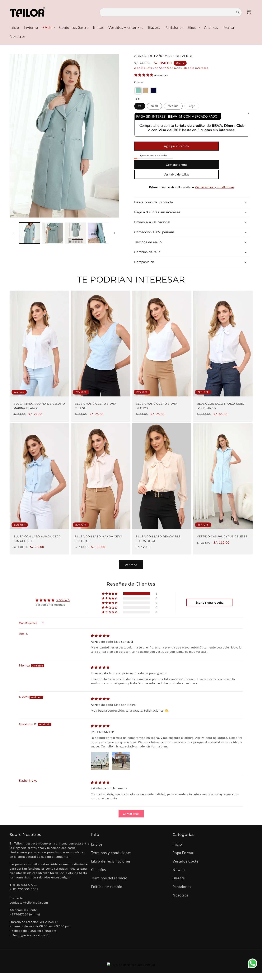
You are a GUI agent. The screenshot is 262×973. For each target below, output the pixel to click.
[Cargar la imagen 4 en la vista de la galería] (98, 233)
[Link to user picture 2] (120, 760)
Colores (138, 82)
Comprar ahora (176, 164)
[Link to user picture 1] (100, 760)
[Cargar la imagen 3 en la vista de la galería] (75, 233)
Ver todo (131, 565)
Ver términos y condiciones (214, 187)
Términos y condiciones (111, 852)
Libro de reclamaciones (111, 861)
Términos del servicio (109, 878)
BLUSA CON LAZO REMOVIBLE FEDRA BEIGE (158, 539)
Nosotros (180, 895)
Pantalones (181, 886)
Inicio (177, 844)
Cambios (98, 869)
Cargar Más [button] (131, 813)
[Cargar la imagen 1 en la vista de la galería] (29, 233)
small (154, 106)
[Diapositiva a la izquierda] (14, 233)
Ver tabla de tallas (176, 174)
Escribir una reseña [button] (209, 602)
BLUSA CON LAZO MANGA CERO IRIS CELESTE (37, 539)
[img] (100, 635)
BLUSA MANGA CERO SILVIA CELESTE (95, 406)
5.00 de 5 (63, 600)
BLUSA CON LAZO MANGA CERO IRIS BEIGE (98, 539)
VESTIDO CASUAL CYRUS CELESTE (222, 536)
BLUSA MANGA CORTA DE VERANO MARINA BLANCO (39, 406)
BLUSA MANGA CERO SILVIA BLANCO (156, 406)
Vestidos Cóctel (185, 861)
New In (178, 869)
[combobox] (171, 12)
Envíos (97, 844)
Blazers (178, 878)
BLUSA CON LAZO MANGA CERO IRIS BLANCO (221, 406)
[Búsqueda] (236, 12)
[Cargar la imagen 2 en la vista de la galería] (52, 233)
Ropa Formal (183, 852)
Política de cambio (106, 886)
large (194, 107)
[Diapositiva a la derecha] (114, 233)
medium (173, 106)
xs (139, 106)
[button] (48, 27)
